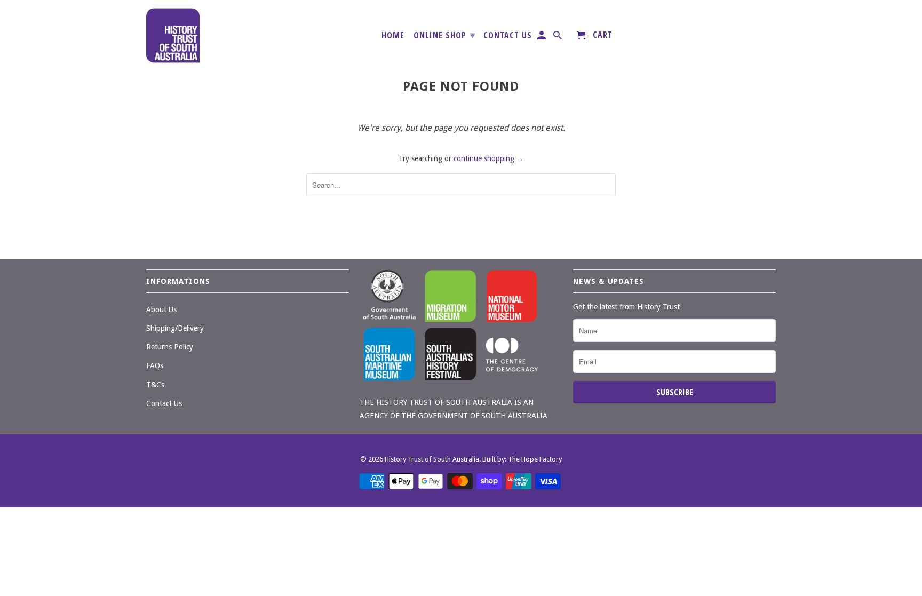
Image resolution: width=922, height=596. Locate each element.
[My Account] (542, 37)
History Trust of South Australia (432, 459)
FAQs (154, 365)
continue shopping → (489, 158)
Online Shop (444, 34)
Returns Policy (169, 347)
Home (392, 35)
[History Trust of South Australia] (173, 35)
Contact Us (507, 35)
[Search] (558, 37)
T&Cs (155, 384)
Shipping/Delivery (175, 328)
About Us (161, 309)
